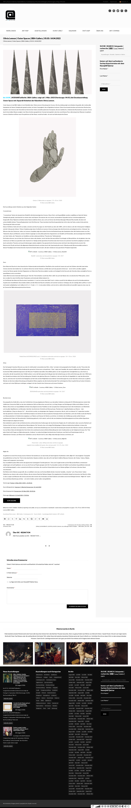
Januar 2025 (85, 687)
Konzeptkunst (46, 695)
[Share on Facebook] (5, 519)
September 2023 (89, 700)
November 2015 (81, 775)
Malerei (87, 525)
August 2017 (72, 760)
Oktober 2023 (81, 700)
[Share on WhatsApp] (8, 519)
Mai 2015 (77, 780)
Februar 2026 (84, 677)
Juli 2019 (71, 742)
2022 (10, 526)
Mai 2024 (77, 695)
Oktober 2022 (72, 711)
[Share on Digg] (24, 519)
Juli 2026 (78, 674)
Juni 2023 (84, 703)
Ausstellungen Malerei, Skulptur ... (70, 526)
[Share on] (31, 519)
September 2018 (72, 749)
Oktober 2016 (72, 768)
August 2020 (72, 731)
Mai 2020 (90, 731)
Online (49, 703)
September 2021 (72, 721)
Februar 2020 (84, 734)
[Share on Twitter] (12, 519)
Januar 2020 (71, 736)
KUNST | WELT (58, 31)
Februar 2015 (72, 783)
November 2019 (88, 736)
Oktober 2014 (80, 783)
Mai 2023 (90, 703)
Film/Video (48, 687)
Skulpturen (38, 708)
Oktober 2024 (90, 690)
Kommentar (11, 587)
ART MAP (25, 31)
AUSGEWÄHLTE (43, 526)
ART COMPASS (114, 31)
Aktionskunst (39, 674)
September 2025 (80, 682)
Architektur (47, 674)
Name (9, 568)
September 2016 (80, 768)
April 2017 (71, 762)
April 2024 (83, 695)
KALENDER (72, 31)
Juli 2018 (87, 749)
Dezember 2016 (79, 765)
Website (9, 577)
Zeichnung (54, 708)
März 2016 (71, 773)
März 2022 (71, 716)
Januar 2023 (71, 708)
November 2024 (81, 690)
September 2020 (89, 729)
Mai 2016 (82, 770)
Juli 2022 (71, 713)
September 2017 (89, 757)
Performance (48, 705)
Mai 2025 (82, 685)
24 (4, 526)
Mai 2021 (77, 723)
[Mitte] (37, 526)
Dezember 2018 (72, 747)
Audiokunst (54, 674)
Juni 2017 (84, 760)
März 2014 (77, 786)
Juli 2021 (87, 721)
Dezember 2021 (72, 718)
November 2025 (88, 679)
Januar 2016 (85, 773)
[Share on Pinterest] (16, 519)
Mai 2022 (82, 713)
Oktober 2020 (81, 729)
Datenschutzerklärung (115, 803)
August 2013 (88, 791)
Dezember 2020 (87, 726)
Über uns (99, 31)
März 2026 (77, 677)
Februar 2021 (72, 726)
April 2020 (71, 734)
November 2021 (81, 718)
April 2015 (83, 780)
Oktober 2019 (72, 739)
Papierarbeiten (39, 705)
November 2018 (81, 747)
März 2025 (71, 687)
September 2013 (80, 791)
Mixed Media (50, 698)
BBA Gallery (81, 526)
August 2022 (88, 711)
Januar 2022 (85, 716)
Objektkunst (48, 700)
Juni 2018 (71, 752)
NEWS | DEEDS (11, 31)
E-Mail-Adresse (12, 573)
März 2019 (71, 744)
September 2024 (72, 692)
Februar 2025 (78, 687)
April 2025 (88, 685)
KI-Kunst (44, 692)
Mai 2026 (90, 674)
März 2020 (77, 734)
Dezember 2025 (79, 679)
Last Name (104, 76)
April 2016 (88, 770)
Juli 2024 (87, 692)
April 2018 (83, 752)
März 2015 (89, 780)
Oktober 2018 (90, 747)
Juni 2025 (77, 685)
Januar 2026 (71, 679)
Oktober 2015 (90, 775)
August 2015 (81, 778)
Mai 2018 (77, 752)
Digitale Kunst (39, 682)
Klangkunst (39, 695)
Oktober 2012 (90, 793)
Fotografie (55, 687)
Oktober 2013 (72, 791)
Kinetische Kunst (51, 692)
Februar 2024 (72, 698)
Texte (44, 708)
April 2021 (83, 723)
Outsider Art (55, 703)
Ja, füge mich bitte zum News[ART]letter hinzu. (23, 582)
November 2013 (88, 788)
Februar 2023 (84, 705)
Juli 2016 (71, 770)
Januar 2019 (85, 744)
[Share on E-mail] (43, 519)
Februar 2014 (84, 786)
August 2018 (81, 749)
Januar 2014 (71, 788)
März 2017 (77, 762)
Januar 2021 (79, 726)
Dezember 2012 (72, 793)
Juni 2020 (84, 731)
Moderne (57, 698)
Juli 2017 (78, 760)
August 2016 (88, 768)
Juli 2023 (78, 703)
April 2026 (71, 677)
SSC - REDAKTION (8, 525)
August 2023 (72, 703)
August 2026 (72, 674)
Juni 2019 (77, 742)
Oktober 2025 (72, 682)
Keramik (38, 692)
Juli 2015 (87, 778)
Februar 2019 (78, 744)
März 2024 (89, 695)
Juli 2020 (78, 731)
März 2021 (89, 723)
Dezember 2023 (87, 698)
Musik (37, 700)
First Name (104, 69)
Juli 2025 (71, 685)
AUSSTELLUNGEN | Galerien (54, 526)
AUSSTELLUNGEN (41, 31)
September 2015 (72, 778)
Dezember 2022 (79, 708)
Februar (7, 526)
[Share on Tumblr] (27, 519)
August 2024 (81, 692)
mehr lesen (8, 698)
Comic (50, 677)
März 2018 (89, 752)
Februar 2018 (72, 755)
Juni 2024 (71, 695)
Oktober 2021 (90, 718)
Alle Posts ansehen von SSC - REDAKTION (27, 536)
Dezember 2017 (87, 755)
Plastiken (55, 705)
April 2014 (71, 786)
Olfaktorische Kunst (41, 703)
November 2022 (88, 708)
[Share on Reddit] (35, 519)
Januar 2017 (71, 765)
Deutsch (124, 2)
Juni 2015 (71, 780)
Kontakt (105, 2)
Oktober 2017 (81, 757)
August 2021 (81, 721)
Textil (48, 708)
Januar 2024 (79, 698)
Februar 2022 (78, 716)
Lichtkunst (53, 695)
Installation (54, 690)
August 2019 (88, 739)
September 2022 (80, 711)
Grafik (37, 690)
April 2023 (71, 705)
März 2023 (77, 705)
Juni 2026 (84, 674)
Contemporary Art (72, 525)
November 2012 (81, 793)
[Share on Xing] (39, 519)
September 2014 (88, 783)
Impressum (113, 2)
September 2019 (80, 739)
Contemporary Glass (51, 679)
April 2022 (88, 713)
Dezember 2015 (72, 775)
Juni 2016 (77, 770)
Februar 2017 (84, 762)
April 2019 (88, 742)
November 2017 (72, 757)
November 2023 (72, 700)
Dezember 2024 (72, 690)
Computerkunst (57, 677)
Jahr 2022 (87, 526)
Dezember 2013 (79, 788)
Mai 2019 (82, 742)
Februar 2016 (78, 773)
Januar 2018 (79, 755)
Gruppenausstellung (46, 690)
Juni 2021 (71, 723)
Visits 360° (86, 31)
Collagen (46, 677)
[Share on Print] (47, 519)
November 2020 (72, 729)
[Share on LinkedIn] (20, 519)
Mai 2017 (90, 760)
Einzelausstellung (81, 525)
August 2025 (88, 682)
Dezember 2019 (79, 736)
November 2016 (88, 765)
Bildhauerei (39, 677)
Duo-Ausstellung (48, 682)
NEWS (42, 700)
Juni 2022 (77, 713)
